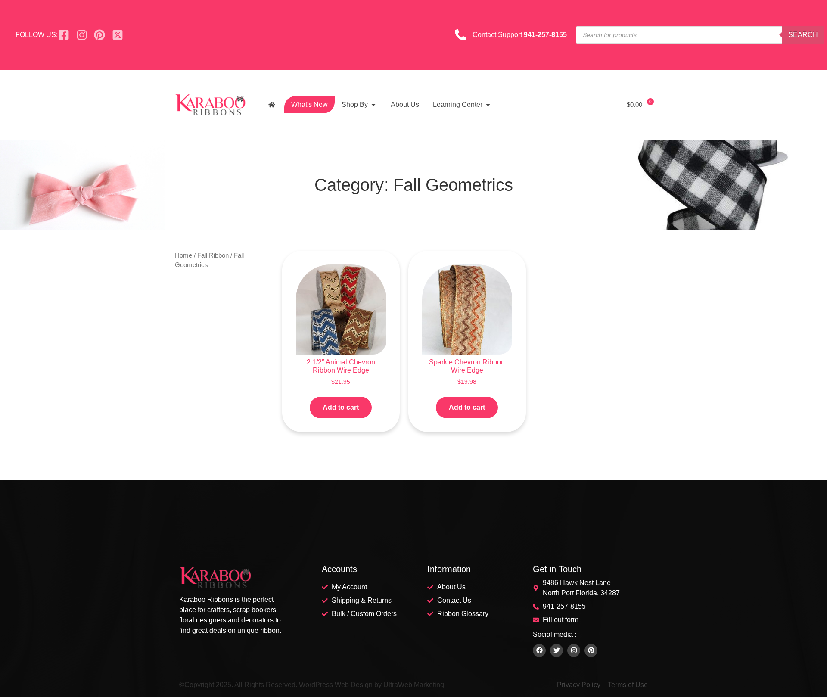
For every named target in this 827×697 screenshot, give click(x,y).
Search (803, 34)
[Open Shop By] (373, 105)
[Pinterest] (590, 650)
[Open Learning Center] (488, 105)
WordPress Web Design (336, 684)
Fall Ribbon (213, 255)
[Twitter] (556, 650)
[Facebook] (539, 650)
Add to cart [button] (341, 407)
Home (183, 255)
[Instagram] (573, 650)
